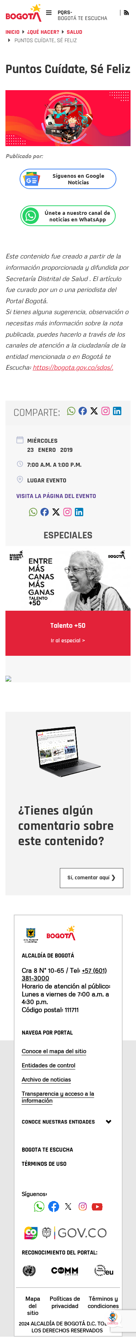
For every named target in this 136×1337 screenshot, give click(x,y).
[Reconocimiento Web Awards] (104, 1270)
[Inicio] (24, 13)
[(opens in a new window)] (105, 413)
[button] (71, 413)
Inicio (12, 32)
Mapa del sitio (32, 1305)
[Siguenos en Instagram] (82, 1206)
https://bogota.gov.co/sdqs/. (73, 367)
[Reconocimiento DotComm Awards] (64, 1270)
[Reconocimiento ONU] (29, 1270)
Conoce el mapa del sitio (54, 1051)
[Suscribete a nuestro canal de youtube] (97, 1206)
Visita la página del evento (56, 496)
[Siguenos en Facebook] (39, 1206)
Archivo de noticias (46, 1079)
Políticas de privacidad (65, 1302)
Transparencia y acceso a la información (58, 1097)
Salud (74, 32)
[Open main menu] (49, 12)
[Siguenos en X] (68, 1206)
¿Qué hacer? (43, 32)
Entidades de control (48, 1065)
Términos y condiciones (103, 1302)
